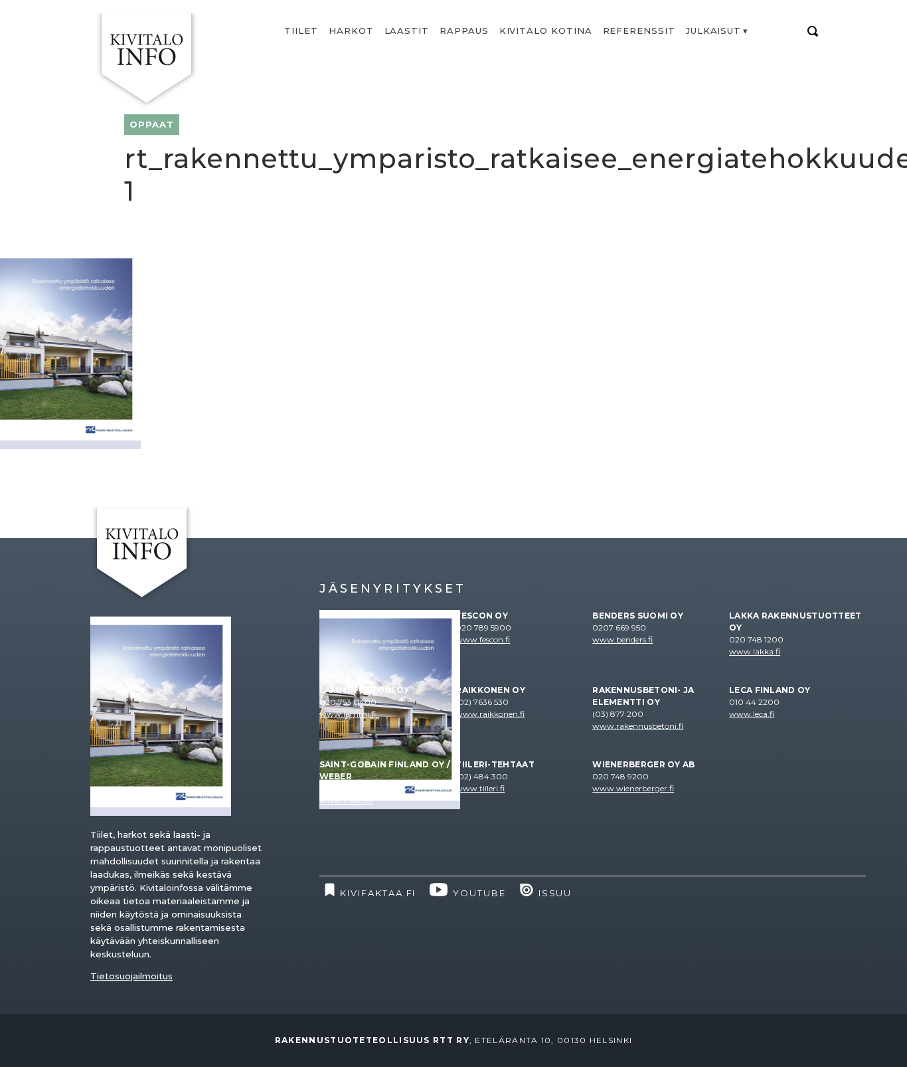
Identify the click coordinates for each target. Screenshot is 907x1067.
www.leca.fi (751, 714)
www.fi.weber (346, 800)
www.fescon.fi (482, 639)
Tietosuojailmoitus (131, 976)
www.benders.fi (622, 639)
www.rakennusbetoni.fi (637, 726)
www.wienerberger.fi (633, 788)
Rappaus (464, 30)
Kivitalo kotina (545, 30)
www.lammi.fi (347, 714)
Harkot (351, 30)
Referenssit (639, 30)
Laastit (407, 30)
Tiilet (301, 30)
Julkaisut (713, 30)
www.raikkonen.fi (490, 714)
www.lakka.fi (754, 651)
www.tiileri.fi (480, 788)
